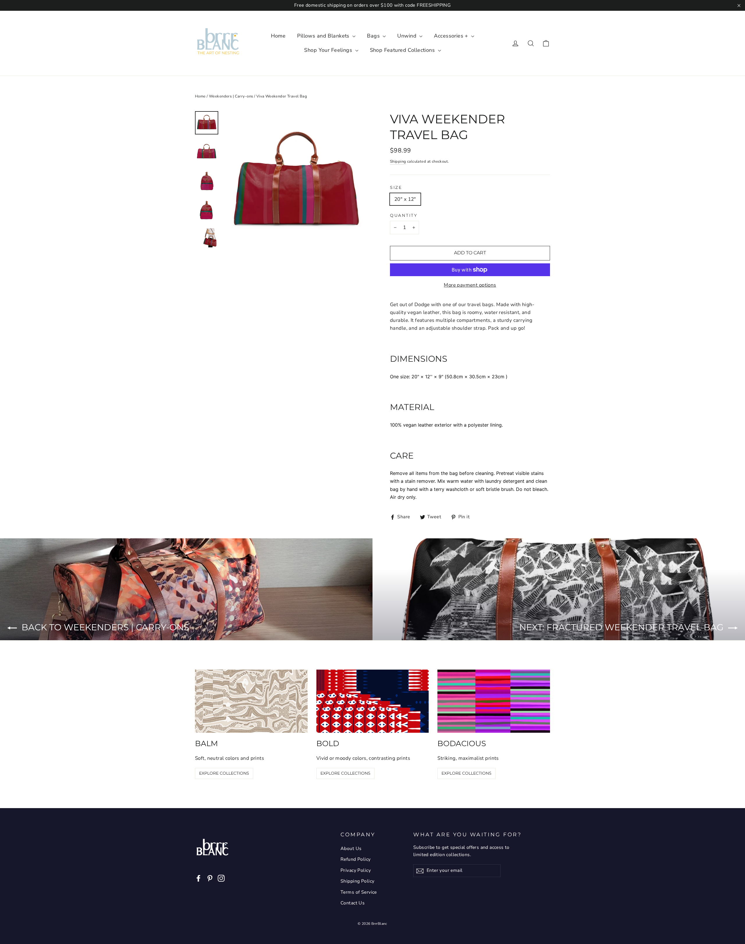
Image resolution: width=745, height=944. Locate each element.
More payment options (470, 285)
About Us (350, 848)
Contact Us (352, 903)
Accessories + (452, 35)
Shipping (398, 161)
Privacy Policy (355, 870)
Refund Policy (355, 859)
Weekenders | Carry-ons (231, 96)
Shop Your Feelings (329, 50)
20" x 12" (405, 199)
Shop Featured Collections (403, 50)
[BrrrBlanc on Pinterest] (209, 878)
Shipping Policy (357, 881)
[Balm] (251, 701)
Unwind (407, 35)
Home (278, 35)
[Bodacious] (493, 701)
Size (396, 187)
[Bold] (372, 701)
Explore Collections (224, 773)
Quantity (404, 215)
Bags (374, 35)
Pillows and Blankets (324, 35)
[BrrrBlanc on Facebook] (198, 878)
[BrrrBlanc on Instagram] (221, 878)
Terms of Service (358, 892)
